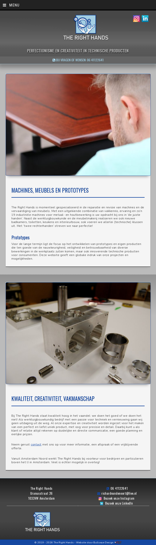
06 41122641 (119, 488)
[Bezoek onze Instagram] (136, 19)
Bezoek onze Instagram (119, 498)
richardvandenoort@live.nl (119, 493)
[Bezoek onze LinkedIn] (145, 19)
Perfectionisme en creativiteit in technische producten (78, 51)
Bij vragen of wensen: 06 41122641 (79, 59)
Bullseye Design (103, 542)
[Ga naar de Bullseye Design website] (118, 542)
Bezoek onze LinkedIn (119, 503)
